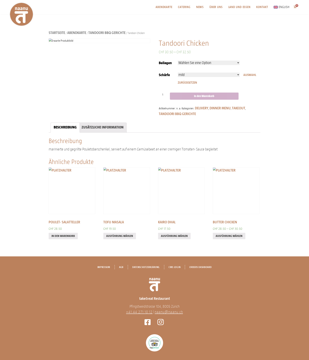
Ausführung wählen (119, 235)
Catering (184, 7)
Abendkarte (164, 7)
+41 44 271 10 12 (139, 312)
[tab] (65, 128)
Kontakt (262, 7)
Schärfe (164, 75)
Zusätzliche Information (103, 127)
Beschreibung (65, 127)
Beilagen (165, 63)
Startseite (57, 33)
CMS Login (174, 267)
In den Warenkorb (204, 96)
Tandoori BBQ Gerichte (107, 33)
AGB (121, 267)
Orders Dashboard (200, 267)
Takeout (238, 108)
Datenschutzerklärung (146, 267)
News (200, 7)
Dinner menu (220, 108)
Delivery (201, 108)
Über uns (215, 7)
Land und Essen (239, 7)
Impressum (103, 267)
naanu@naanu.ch (169, 312)
